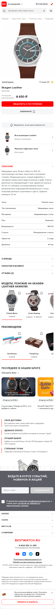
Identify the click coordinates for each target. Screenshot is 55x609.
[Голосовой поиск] (44, 11)
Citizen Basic (11, 313)
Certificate (12, 354)
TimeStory (34, 354)
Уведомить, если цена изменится (29, 125)
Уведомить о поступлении (27, 104)
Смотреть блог (9, 373)
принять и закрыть (27, 602)
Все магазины (42, 4)
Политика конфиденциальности (27, 559)
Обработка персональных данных (27, 562)
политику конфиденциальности (34, 501)
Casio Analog (34, 313)
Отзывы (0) (44, 82)
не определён (14, 4)
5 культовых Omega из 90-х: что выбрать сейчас (16, 407)
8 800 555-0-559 (27, 546)
